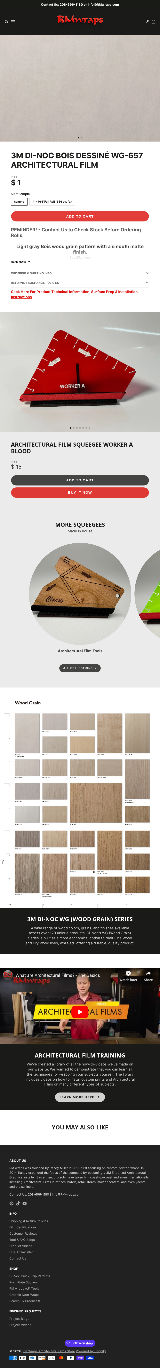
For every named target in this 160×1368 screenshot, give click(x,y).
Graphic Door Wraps (24, 1295)
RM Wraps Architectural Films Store (49, 1351)
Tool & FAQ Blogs (22, 1240)
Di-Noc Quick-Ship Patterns (29, 1276)
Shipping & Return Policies (28, 1221)
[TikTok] (18, 1203)
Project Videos (20, 1325)
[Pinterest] (11, 1203)
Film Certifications (22, 1227)
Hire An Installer (21, 1252)
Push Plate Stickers (23, 1282)
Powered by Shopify (91, 1351)
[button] (78, 137)
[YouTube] (24, 1203)
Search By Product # (24, 1301)
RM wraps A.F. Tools (24, 1288)
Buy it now (80, 492)
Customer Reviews (23, 1233)
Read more (18, 261)
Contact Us (17, 1258)
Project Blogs (19, 1319)
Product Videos (20, 1246)
